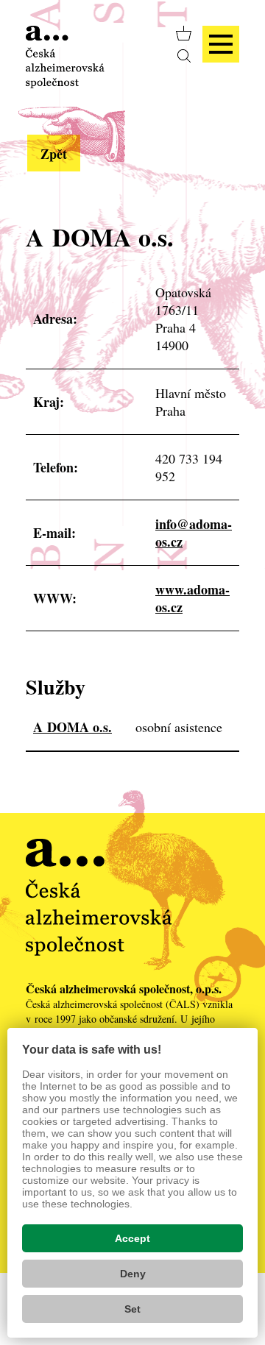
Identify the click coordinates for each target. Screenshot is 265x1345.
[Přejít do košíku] (183, 33)
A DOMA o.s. (72, 727)
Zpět (53, 153)
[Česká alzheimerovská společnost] (65, 55)
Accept (132, 1238)
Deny (133, 1274)
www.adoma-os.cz (192, 598)
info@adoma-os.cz (193, 532)
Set (132, 1309)
